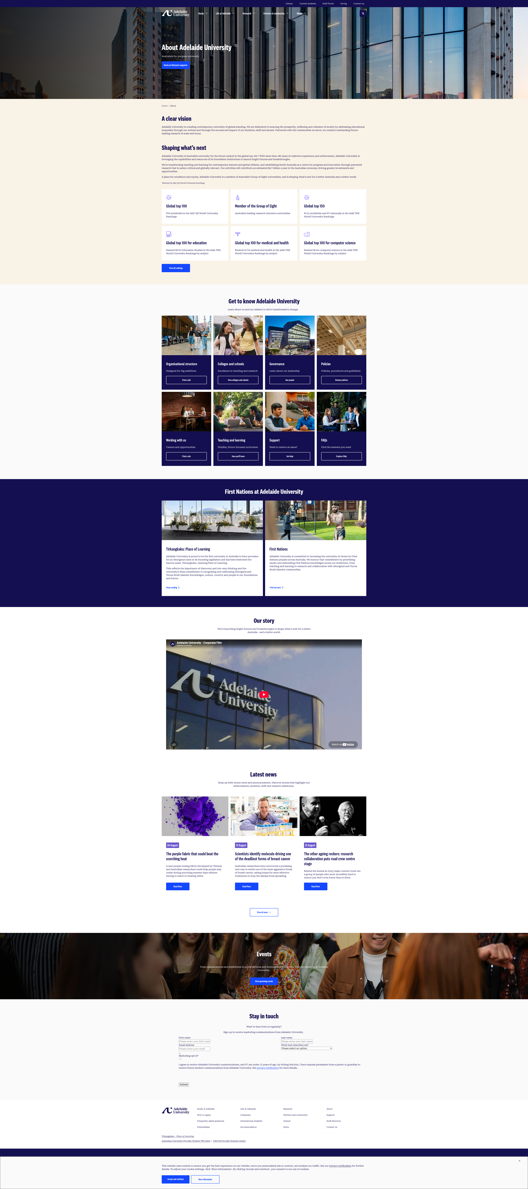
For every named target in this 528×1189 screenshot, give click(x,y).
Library (289, 3)
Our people (289, 380)
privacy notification (268, 1068)
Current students (307, 3)
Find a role (186, 456)
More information (205, 1179)
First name (184, 1037)
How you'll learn (238, 456)
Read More (178, 886)
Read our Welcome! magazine (175, 65)
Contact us (359, 3)
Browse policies (341, 380)
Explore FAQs (341, 456)
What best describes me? (295, 1045)
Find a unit (186, 380)
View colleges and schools (238, 380)
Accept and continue (175, 1179)
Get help (290, 456)
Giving (343, 3)
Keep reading (171, 587)
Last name (286, 1037)
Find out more (275, 587)
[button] (519, 1161)
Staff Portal (328, 3)
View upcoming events (264, 981)
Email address (186, 1045)
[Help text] (180, 1053)
